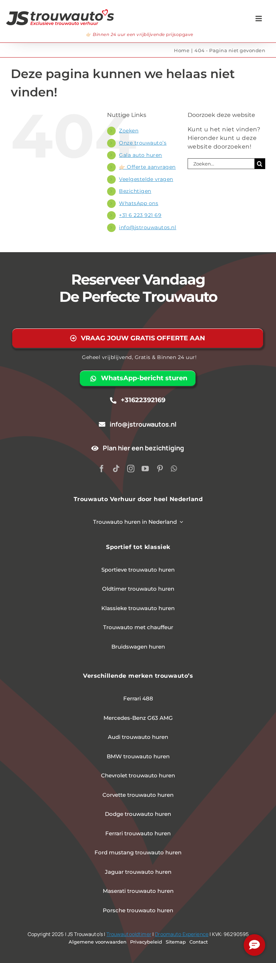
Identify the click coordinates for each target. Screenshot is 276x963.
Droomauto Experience (181, 934)
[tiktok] (116, 468)
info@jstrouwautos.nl (147, 227)
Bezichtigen (135, 191)
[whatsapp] (174, 468)
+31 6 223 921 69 (140, 215)
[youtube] (145, 468)
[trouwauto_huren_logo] (60, 12)
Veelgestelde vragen (146, 179)
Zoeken (128, 130)
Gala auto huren (140, 155)
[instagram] (131, 468)
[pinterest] (160, 468)
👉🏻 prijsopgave (139, 34)
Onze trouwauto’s (142, 143)
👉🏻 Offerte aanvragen (147, 167)
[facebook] (102, 468)
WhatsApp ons (138, 203)
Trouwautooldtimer (128, 934)
